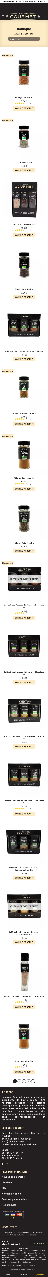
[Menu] (3, 16)
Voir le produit (24, 108)
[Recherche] (7, 16)
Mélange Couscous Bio (24, 478)
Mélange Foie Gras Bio (24, 543)
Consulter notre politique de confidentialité (18, 1265)
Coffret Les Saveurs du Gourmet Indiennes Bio (24, 801)
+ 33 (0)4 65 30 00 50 (13, 1141)
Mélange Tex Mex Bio (24, 97)
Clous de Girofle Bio (24, 289)
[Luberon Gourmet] (23, 16)
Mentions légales (11, 1193)
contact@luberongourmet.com (19, 1144)
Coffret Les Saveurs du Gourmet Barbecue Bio (24, 606)
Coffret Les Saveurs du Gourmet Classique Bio (24, 673)
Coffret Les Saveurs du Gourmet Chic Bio (24, 351)
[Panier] (39, 16)
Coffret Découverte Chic (24, 224)
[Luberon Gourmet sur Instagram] (7, 1163)
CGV (4, 1188)
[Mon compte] (45, 16)
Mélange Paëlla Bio (24, 1061)
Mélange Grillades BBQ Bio (24, 413)
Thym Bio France (24, 162)
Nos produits (9, 1204)
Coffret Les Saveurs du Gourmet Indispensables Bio (24, 869)
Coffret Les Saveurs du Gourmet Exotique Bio (24, 737)
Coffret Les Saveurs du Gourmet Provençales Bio (24, 933)
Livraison (7, 1182)
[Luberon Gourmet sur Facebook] (2, 1163)
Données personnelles (14, 1199)
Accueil (18, 34)
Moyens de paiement (13, 1176)
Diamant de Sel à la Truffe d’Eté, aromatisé (24, 996)
